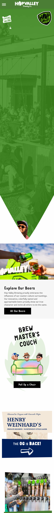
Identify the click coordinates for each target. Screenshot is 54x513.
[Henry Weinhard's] (27, 433)
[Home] (27, 4)
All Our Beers (17, 311)
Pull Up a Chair (27, 384)
